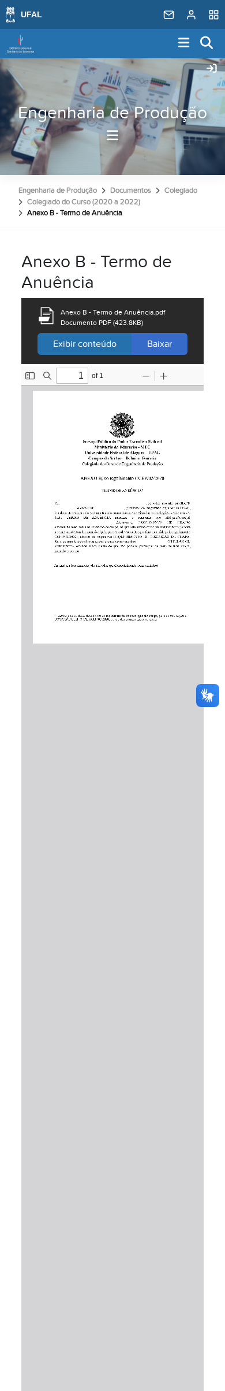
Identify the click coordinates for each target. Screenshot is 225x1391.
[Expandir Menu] (184, 43)
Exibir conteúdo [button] (85, 344)
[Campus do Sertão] (20, 44)
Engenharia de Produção (112, 113)
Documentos (130, 190)
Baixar (159, 344)
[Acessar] (211, 69)
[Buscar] (207, 43)
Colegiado (180, 190)
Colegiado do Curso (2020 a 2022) (83, 202)
